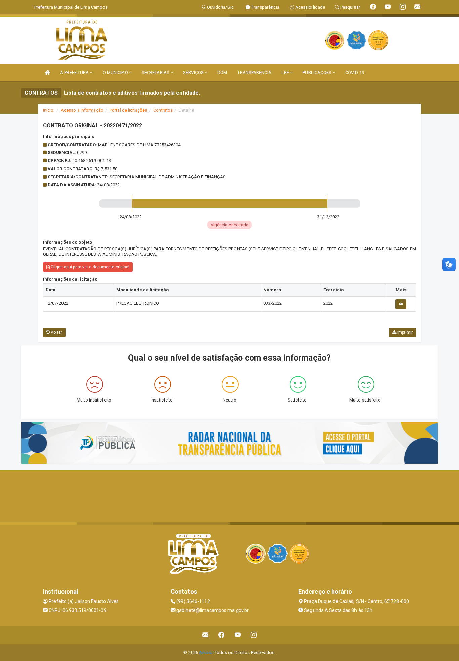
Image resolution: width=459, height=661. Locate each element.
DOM (222, 72)
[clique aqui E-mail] (205, 635)
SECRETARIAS (156, 72)
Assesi (206, 652)
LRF (286, 72)
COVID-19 (354, 72)
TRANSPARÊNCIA (254, 72)
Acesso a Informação (82, 110)
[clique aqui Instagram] (254, 635)
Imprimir (404, 332)
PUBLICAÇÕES (317, 72)
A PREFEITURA (75, 72)
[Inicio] (47, 72)
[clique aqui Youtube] (238, 635)
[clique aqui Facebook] (221, 635)
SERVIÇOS (194, 72)
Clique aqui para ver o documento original (89, 267)
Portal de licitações (128, 110)
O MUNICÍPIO (116, 72)
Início (48, 110)
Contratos (163, 110)
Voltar (56, 332)
